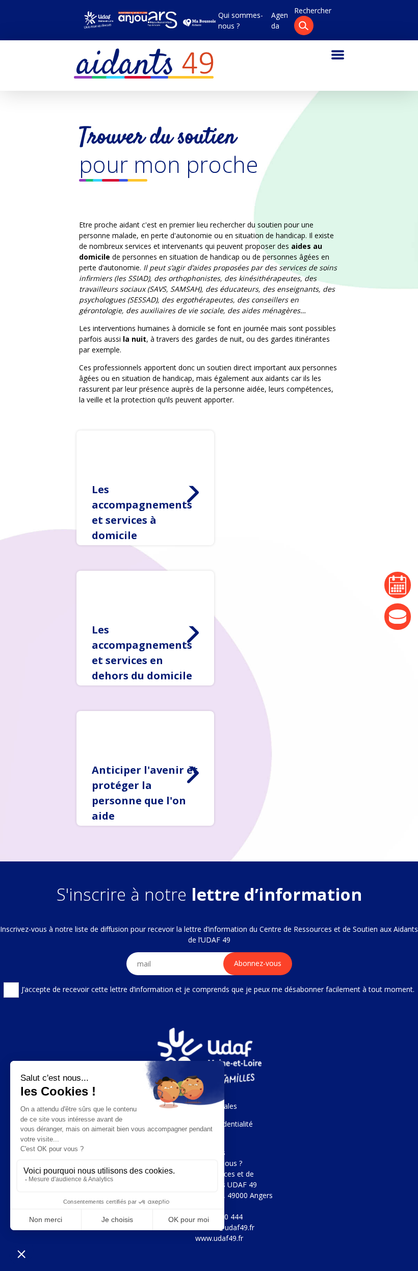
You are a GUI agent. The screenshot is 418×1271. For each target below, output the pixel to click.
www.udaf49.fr (219, 1238)
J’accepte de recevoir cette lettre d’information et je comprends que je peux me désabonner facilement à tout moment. (217, 989)
